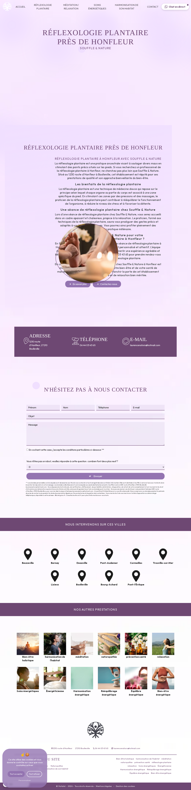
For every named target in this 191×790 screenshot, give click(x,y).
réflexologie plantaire (161, 762)
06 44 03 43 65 (88, 345)
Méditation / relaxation (71, 6)
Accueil (20, 6)
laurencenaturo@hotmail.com (140, 345)
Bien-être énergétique (161, 773)
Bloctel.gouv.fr (60, 495)
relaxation (132, 766)
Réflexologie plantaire (43, 6)
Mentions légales (104, 786)
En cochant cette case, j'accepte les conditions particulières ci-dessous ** (66, 449)
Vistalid (62, 786)
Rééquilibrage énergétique (159, 769)
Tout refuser (34, 774)
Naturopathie (57, 766)
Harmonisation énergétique (132, 769)
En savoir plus (80, 284)
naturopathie (127, 762)
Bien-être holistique (125, 759)
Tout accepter (16, 774)
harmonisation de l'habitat (148, 759)
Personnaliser (25, 780)
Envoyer (98, 476)
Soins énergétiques (97, 6)
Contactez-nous (108, 284)
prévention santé (142, 762)
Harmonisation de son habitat (126, 6)
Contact (152, 6)
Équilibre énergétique (139, 773)
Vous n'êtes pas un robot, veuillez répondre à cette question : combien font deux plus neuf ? (72, 461)
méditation (166, 759)
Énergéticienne (164, 766)
